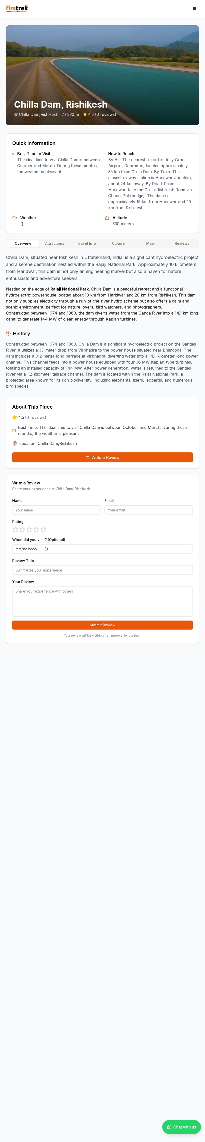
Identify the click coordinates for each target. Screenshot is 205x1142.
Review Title (23, 560)
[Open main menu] (194, 8)
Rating (18, 521)
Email (109, 500)
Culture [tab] (118, 243)
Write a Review (106, 457)
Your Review (23, 582)
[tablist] (102, 243)
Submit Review (103, 625)
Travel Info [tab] (86, 243)
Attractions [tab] (54, 243)
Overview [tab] (23, 243)
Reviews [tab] (182, 243)
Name (17, 500)
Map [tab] (150, 243)
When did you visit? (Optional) (38, 539)
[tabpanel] (102, 320)
